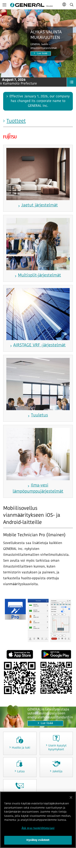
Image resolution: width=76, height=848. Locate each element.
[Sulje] (71, 797)
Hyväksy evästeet (37, 840)
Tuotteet (16, 121)
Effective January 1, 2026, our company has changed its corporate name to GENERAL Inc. (40, 101)
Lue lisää (42, 53)
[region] (38, 820)
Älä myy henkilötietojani (38, 828)
